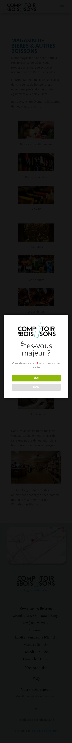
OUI (36, 378)
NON (36, 387)
